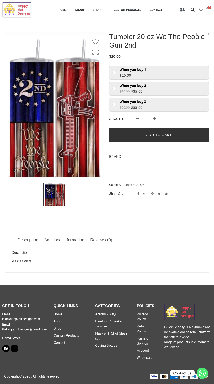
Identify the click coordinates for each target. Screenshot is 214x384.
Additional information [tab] (64, 239)
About (79, 9)
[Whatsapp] (202, 373)
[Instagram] (14, 348)
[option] (55, 106)
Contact (156, 9)
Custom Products (127, 9)
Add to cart (159, 135)
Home (63, 9)
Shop (97, 9)
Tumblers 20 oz (133, 184)
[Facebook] (6, 348)
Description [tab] (28, 239)
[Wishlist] (96, 42)
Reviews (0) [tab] (101, 239)
